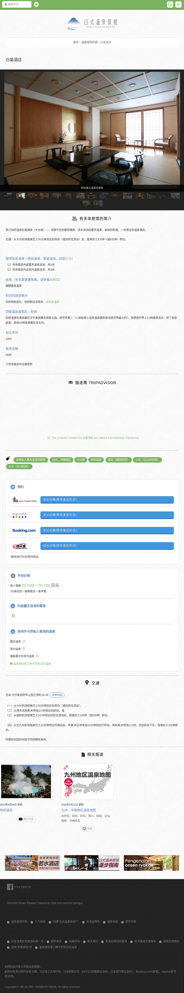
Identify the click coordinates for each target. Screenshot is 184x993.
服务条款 (56, 941)
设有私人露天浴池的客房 (31, 459)
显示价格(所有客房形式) (60, 499)
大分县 (81, 459)
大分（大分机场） (19, 466)
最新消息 (112, 921)
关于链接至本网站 (145, 941)
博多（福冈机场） (118, 459)
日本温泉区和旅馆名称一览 (27, 941)
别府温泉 (96, 459)
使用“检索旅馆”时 (21, 947)
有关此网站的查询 (116, 941)
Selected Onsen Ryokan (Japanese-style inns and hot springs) (45, 903)
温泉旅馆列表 (89, 42)
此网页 (54, 279)
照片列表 (130, 921)
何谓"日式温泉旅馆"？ (66, 921)
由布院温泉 (52, 302)
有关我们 (92, 941)
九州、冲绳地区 (61, 459)
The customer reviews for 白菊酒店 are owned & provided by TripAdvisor (95, 437)
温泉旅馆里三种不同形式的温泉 (32, 663)
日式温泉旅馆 (92, 24)
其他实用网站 (171, 941)
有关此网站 (93, 921)
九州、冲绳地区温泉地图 (78, 810)
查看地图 (57, 695)
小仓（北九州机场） (147, 459)
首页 (76, 42)
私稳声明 (74, 941)
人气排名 (40, 921)
